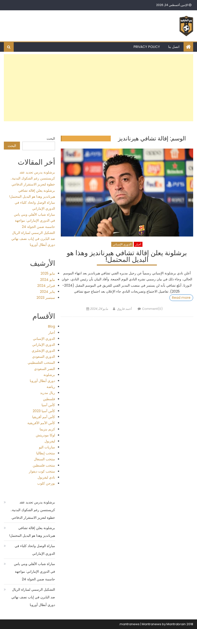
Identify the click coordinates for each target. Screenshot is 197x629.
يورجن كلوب (46, 483)
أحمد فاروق (124, 308)
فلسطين (49, 399)
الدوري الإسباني (122, 244)
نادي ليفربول (46, 477)
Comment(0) (152, 308)
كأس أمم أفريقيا (43, 417)
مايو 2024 (47, 279)
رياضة (51, 386)
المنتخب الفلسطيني (41, 362)
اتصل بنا (173, 46)
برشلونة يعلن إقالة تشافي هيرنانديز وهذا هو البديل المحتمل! (127, 257)
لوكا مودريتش (45, 435)
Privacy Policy (147, 46)
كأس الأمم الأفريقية (41, 423)
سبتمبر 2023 (46, 297)
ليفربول (49, 441)
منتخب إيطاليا (45, 453)
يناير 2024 (47, 291)
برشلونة (49, 374)
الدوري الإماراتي (43, 344)
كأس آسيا (48, 405)
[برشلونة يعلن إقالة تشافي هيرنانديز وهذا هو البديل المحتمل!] (127, 193)
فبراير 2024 (46, 285)
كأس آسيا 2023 (44, 411)
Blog (51, 326)
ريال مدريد (47, 392)
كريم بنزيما (47, 429)
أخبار (138, 244)
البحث (51, 138)
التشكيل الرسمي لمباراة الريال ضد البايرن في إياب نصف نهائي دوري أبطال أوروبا (33, 238)
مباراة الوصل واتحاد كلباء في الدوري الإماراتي (35, 549)
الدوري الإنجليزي (43, 350)
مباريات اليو (47, 447)
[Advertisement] (98, 87)
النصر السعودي (44, 368)
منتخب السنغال (44, 459)
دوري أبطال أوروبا (42, 380)
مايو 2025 (48, 273)
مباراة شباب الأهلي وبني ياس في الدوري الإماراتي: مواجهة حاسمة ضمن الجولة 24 (34, 220)
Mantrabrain (176, 624)
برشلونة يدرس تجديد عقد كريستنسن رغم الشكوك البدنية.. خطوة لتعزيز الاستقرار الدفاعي (33, 178)
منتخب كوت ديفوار (42, 471)
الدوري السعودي (43, 356)
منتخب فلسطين (44, 465)
